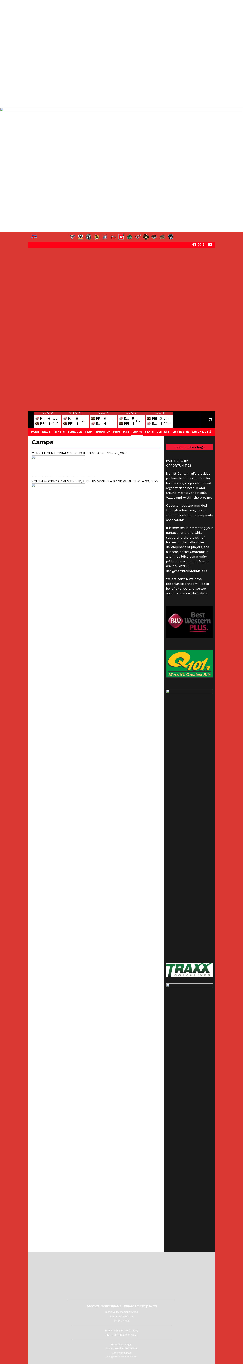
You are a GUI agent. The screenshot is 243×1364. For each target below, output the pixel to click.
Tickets (59, 431)
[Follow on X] (199, 245)
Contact (163, 431)
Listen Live (180, 431)
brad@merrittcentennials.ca (121, 1348)
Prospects (121, 431)
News (46, 431)
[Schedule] (210, 420)
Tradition (102, 431)
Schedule (75, 431)
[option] (48, 420)
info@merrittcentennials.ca (122, 1356)
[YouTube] (210, 245)
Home (35, 431)
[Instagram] (204, 245)
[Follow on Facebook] (194, 245)
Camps (137, 431)
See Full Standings (190, 447)
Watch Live (200, 431)
